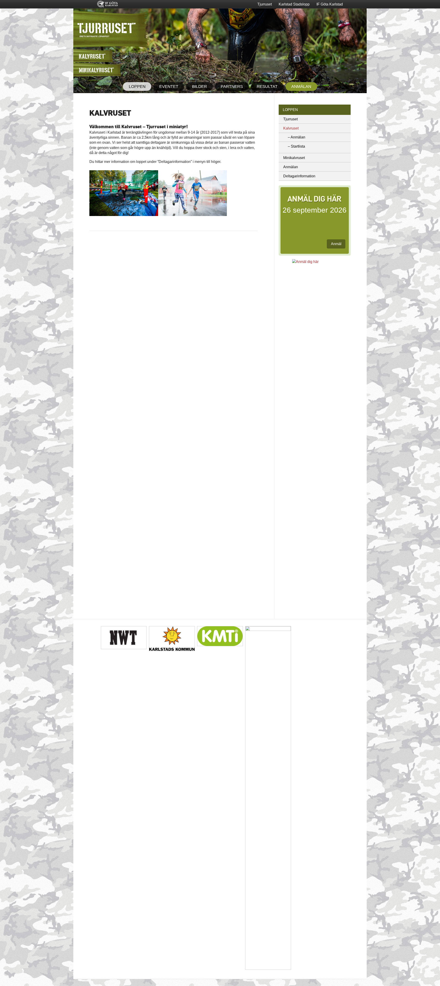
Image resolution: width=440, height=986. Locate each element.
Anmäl (336, 244)
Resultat (267, 86)
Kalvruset (291, 128)
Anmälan (301, 86)
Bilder (199, 86)
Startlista (298, 146)
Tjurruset (264, 4)
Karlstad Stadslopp (294, 4)
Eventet (168, 86)
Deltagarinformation (299, 176)
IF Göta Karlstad (329, 4)
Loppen (137, 86)
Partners (232, 86)
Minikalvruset (294, 158)
